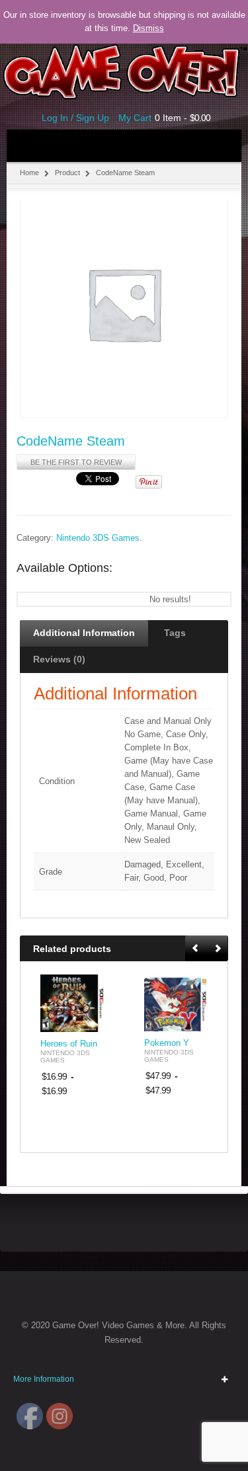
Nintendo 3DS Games (98, 538)
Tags (175, 632)
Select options (87, 1020)
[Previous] (196, 949)
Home (29, 173)
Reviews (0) (59, 659)
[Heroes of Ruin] (72, 1003)
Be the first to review (76, 462)
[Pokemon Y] (176, 1002)
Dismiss (148, 28)
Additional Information (84, 632)
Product (67, 173)
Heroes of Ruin (68, 1044)
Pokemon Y (166, 1043)
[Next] (217, 949)
